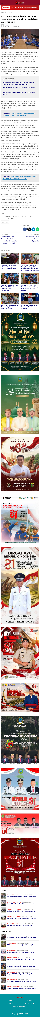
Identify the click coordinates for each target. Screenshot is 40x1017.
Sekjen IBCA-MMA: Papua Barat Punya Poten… (21, 974)
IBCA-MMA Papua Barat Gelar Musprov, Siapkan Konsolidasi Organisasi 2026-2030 (10, 306)
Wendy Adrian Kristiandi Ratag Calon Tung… (21, 959)
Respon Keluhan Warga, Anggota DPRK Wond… (22, 896)
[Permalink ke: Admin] (2, 26)
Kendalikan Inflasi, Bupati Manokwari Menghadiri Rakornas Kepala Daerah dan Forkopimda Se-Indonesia (9, 239)
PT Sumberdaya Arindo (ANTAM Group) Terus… (22, 945)
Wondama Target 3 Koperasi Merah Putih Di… (21, 918)
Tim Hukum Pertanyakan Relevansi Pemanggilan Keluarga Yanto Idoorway (8, 266)
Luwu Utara (5, 222)
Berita (9, 936)
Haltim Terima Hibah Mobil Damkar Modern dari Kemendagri (29, 306)
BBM (3, 213)
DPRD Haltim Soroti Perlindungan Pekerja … (21, 952)
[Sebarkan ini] (25, 229)
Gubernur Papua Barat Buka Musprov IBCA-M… (22, 966)
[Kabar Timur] (19, 2)
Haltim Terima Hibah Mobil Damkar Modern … (21, 988)
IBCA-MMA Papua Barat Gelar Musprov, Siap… (21, 981)
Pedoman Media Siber (19, 1006)
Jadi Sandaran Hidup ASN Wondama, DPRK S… (21, 911)
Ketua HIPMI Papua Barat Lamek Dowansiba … (21, 904)
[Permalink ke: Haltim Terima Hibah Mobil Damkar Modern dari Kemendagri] (30, 298)
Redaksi (29, 1000)
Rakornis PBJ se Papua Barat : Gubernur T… (21, 925)
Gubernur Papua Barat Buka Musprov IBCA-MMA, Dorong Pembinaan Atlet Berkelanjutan (9, 287)
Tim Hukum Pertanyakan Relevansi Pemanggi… (22, 938)
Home (10, 1000)
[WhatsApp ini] (37, 229)
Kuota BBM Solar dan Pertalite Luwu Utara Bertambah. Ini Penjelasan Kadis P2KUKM (17, 218)
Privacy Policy (29, 1003)
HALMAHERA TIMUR (11, 943)
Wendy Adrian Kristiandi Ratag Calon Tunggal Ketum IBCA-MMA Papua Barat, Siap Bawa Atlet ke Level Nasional (30, 267)
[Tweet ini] (29, 229)
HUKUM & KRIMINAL (16, 936)
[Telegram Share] (33, 229)
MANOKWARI (14, 957)
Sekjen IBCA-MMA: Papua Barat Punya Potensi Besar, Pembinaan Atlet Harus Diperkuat (29, 287)
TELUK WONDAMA (16, 895)
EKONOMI (9, 895)
